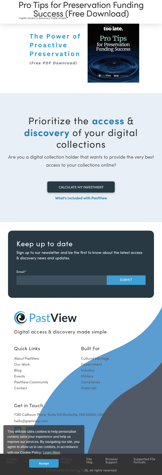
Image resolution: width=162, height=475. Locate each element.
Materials (88, 387)
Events (19, 376)
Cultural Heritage (95, 358)
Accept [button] (44, 463)
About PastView (26, 358)
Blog (18, 370)
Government (91, 364)
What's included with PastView (81, 197)
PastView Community (31, 382)
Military (87, 376)
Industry (87, 370)
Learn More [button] (51, 452)
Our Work (22, 364)
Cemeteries (90, 382)
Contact (20, 387)
